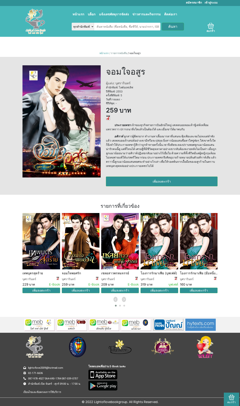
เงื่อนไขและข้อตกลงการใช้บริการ (42, 392)
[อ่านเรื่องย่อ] (108, 117)
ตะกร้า (211, 31)
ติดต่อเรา (170, 14)
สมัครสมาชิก (194, 2)
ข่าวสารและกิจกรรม (146, 14)
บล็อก (92, 14)
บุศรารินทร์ (29, 279)
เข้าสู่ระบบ (211, 2)
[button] (116, 305)
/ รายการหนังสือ (118, 53)
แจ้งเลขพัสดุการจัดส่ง (114, 14)
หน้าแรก (78, 14)
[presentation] (115, 299)
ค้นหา (172, 26)
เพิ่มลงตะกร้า (162, 181)
